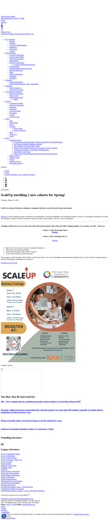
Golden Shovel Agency (81, 514)
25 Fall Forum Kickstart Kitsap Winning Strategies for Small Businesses (38, 142)
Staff (11, 132)
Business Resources (16, 70)
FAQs (11, 136)
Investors (12, 127)
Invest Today (18, 128)
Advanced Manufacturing (18, 45)
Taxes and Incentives (16, 59)
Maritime (12, 43)
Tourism (12, 51)
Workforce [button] (8, 86)
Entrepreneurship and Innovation (20, 68)
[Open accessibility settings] (4, 516)
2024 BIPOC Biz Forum (22, 152)
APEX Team (13, 96)
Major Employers (15, 88)
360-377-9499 (19, 18)
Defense (12, 41)
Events (11, 159)
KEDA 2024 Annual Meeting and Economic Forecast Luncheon (35, 154)
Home (3, 20)
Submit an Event (15, 161)
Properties (12, 76)
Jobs (10, 121)
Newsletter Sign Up (16, 163)
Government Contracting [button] (13, 92)
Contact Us (13, 134)
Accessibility (5, 512)
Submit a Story (14, 158)
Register (55, 232)
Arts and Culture (15, 111)
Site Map (4, 510)
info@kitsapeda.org (7, 18)
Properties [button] (8, 80)
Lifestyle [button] (8, 101)
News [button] (7, 138)
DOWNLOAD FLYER (9, 263)
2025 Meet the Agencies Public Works (27, 146)
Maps (11, 72)
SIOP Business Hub (16, 97)
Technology (13, 49)
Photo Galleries (14, 156)
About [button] (7, 119)
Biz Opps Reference (16, 94)
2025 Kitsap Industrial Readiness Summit (28, 144)
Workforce (13, 78)
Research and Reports (16, 63)
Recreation (13, 113)
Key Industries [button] (10, 39)
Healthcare (13, 47)
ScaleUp (4, 216)
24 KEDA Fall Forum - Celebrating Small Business (31, 150)
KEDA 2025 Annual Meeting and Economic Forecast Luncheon (35, 148)
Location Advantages (16, 55)
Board (11, 125)
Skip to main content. (8, 16)
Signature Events (15, 140)
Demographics (14, 66)
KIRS (16, 99)
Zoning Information (16, 74)
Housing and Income (16, 105)
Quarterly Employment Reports (24, 65)
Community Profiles (16, 103)
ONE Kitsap (13, 123)
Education (12, 107)
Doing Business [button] (10, 53)
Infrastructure (13, 61)
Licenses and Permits (16, 57)
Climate (12, 115)
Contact (3, 22)
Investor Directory (20, 130)
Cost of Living (14, 117)
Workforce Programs (16, 90)
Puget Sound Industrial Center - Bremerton (23, 84)
